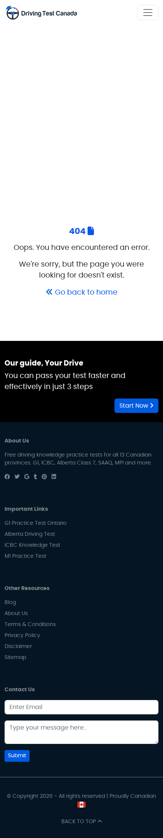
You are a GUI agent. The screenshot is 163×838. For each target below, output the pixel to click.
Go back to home (85, 292)
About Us (16, 613)
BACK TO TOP (79, 821)
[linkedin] (54, 477)
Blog (10, 602)
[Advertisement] (81, 110)
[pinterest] (44, 477)
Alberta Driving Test (30, 534)
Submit (17, 755)
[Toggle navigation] (147, 12)
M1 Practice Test (25, 556)
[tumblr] (35, 477)
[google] (26, 477)
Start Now (134, 406)
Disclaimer (18, 646)
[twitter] (17, 477)
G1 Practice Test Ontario (36, 523)
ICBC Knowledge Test (32, 545)
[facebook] (7, 477)
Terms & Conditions (30, 624)
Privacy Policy (22, 635)
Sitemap (15, 657)
